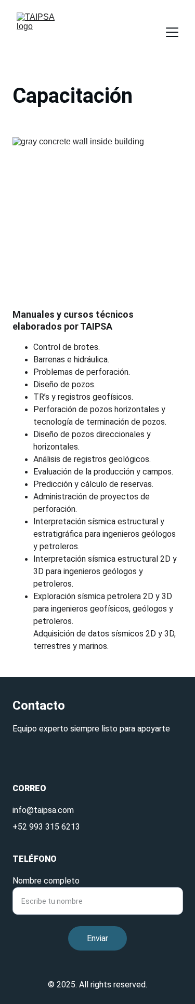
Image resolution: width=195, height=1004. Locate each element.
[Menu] (172, 32)
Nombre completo (46, 881)
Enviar (97, 938)
